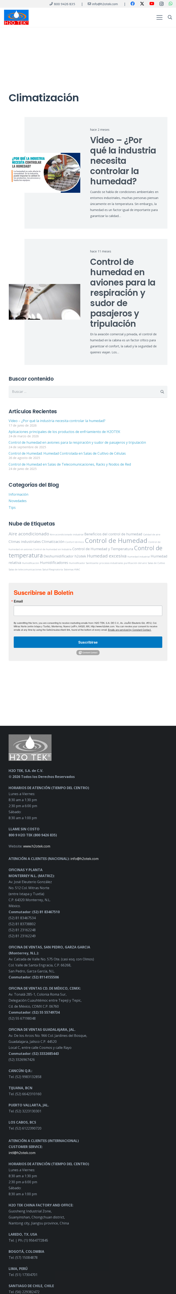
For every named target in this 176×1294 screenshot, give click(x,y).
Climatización (53, 541)
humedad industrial (138, 556)
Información (18, 494)
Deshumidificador (59, 556)
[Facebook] (132, 4)
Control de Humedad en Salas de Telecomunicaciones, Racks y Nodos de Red (70, 464)
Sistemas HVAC (72, 569)
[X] (142, 4)
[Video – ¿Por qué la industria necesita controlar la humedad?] (44, 173)
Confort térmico (74, 542)
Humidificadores (54, 562)
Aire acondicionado (29, 534)
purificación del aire (135, 563)
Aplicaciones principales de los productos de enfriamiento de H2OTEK (64, 431)
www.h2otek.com (36, 846)
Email (18, 601)
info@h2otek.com (84, 858)
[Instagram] (161, 4)
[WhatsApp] (171, 4)
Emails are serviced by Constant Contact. (129, 629)
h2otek (80, 556)
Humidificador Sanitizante (84, 563)
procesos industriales (111, 563)
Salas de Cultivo (156, 563)
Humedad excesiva (107, 556)
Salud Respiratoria (52, 569)
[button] (159, 17)
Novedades (18, 500)
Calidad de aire (151, 534)
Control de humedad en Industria (52, 549)
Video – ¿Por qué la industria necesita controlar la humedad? (123, 160)
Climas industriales (25, 541)
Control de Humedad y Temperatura (102, 548)
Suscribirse (88, 642)
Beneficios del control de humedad (113, 534)
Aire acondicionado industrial (66, 534)
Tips (12, 507)
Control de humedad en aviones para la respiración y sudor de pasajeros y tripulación (122, 293)
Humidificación (30, 563)
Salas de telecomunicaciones (25, 569)
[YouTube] (151, 4)
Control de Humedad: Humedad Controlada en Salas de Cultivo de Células (67, 453)
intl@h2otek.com (22, 1152)
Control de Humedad (116, 540)
